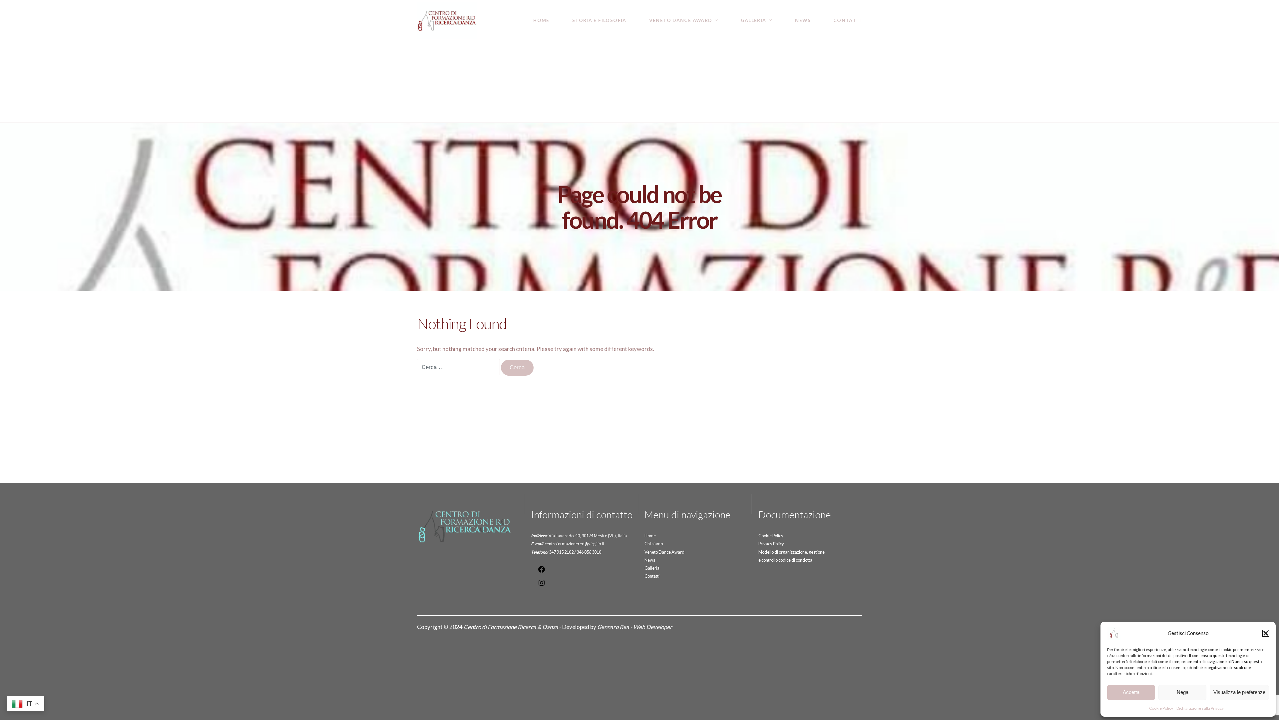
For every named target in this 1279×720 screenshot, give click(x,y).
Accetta (1131, 692)
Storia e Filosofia (599, 20)
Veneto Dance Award (680, 20)
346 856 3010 (589, 552)
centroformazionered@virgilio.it (574, 543)
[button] (1265, 633)
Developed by (617, 626)
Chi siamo (653, 543)
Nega (1182, 692)
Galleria (753, 20)
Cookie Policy (1161, 708)
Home (541, 20)
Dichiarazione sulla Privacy (1200, 708)
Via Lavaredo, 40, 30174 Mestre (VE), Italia (588, 535)
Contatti (847, 20)
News (803, 20)
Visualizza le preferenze (1239, 692)
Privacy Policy (771, 543)
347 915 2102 (561, 552)
